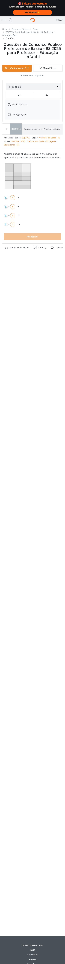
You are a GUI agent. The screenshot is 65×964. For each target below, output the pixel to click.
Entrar (59, 19)
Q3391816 (16, 129)
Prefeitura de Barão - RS (49, 137)
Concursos (32, 954)
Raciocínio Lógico (32, 129)
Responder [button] (32, 236)
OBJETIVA (25, 137)
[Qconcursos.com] (32, 20)
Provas (32, 959)
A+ (19, 95)
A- (47, 95)
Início (32, 949)
